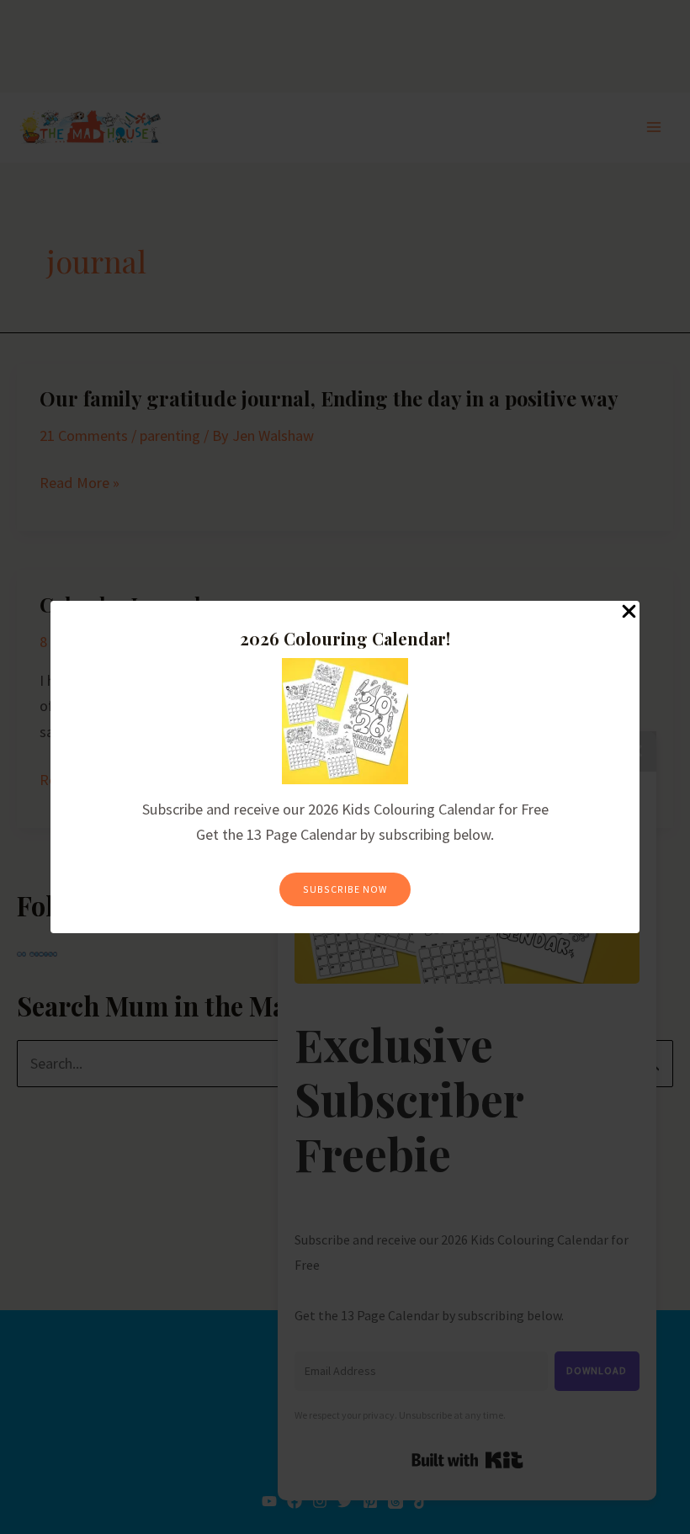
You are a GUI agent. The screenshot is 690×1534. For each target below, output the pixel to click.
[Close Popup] (629, 612)
